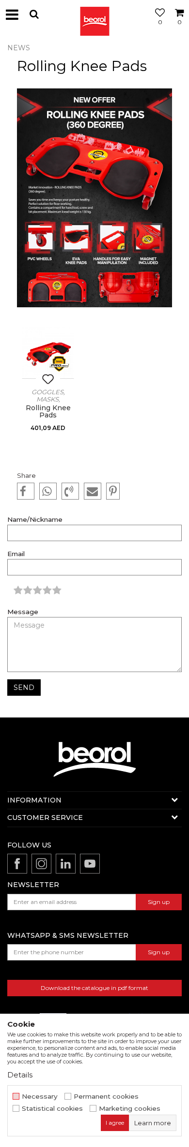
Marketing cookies (129, 1108)
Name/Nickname (35, 519)
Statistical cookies (52, 1108)
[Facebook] (26, 491)
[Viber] (70, 491)
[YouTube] (89, 863)
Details (19, 1074)
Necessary (40, 1096)
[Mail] (92, 491)
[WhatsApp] (48, 491)
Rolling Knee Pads (48, 411)
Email (16, 554)
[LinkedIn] (65, 863)
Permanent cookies (106, 1096)
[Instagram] (41, 863)
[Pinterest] (113, 491)
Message (22, 612)
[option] (48, 389)
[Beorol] (94, 14)
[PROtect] (59, 364)
